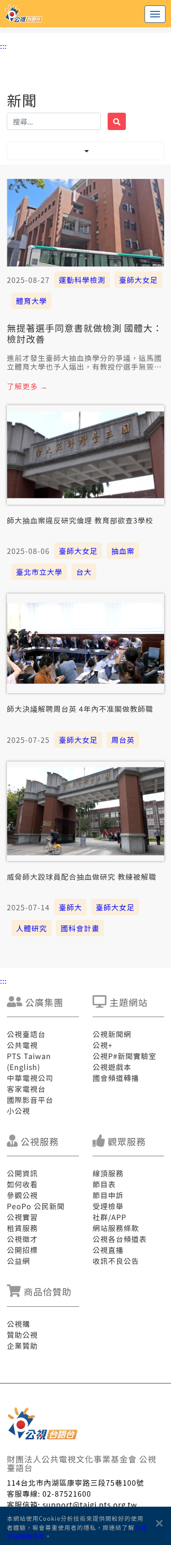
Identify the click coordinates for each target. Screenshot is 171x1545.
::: (3, 45)
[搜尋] (117, 121)
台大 (84, 571)
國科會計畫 (80, 928)
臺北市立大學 (39, 571)
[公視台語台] (85, 13)
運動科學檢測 (82, 279)
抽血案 (123, 550)
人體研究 (31, 928)
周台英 (123, 739)
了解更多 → (27, 386)
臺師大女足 (138, 279)
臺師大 (70, 907)
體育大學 (31, 300)
